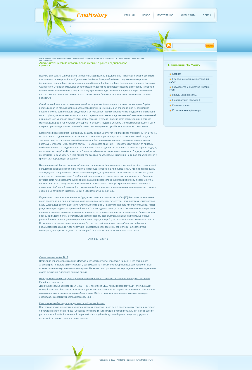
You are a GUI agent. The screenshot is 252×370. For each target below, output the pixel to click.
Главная (129, 15)
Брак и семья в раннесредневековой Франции (72, 58)
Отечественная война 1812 (53, 257)
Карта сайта (188, 15)
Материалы (44, 58)
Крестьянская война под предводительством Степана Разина (72, 303)
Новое (146, 15)
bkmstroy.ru (45, 98)
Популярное (165, 15)
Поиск (207, 15)
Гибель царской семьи (184, 94)
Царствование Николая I (186, 100)
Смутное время (180, 105)
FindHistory (92, 15)
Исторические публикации (186, 110)
